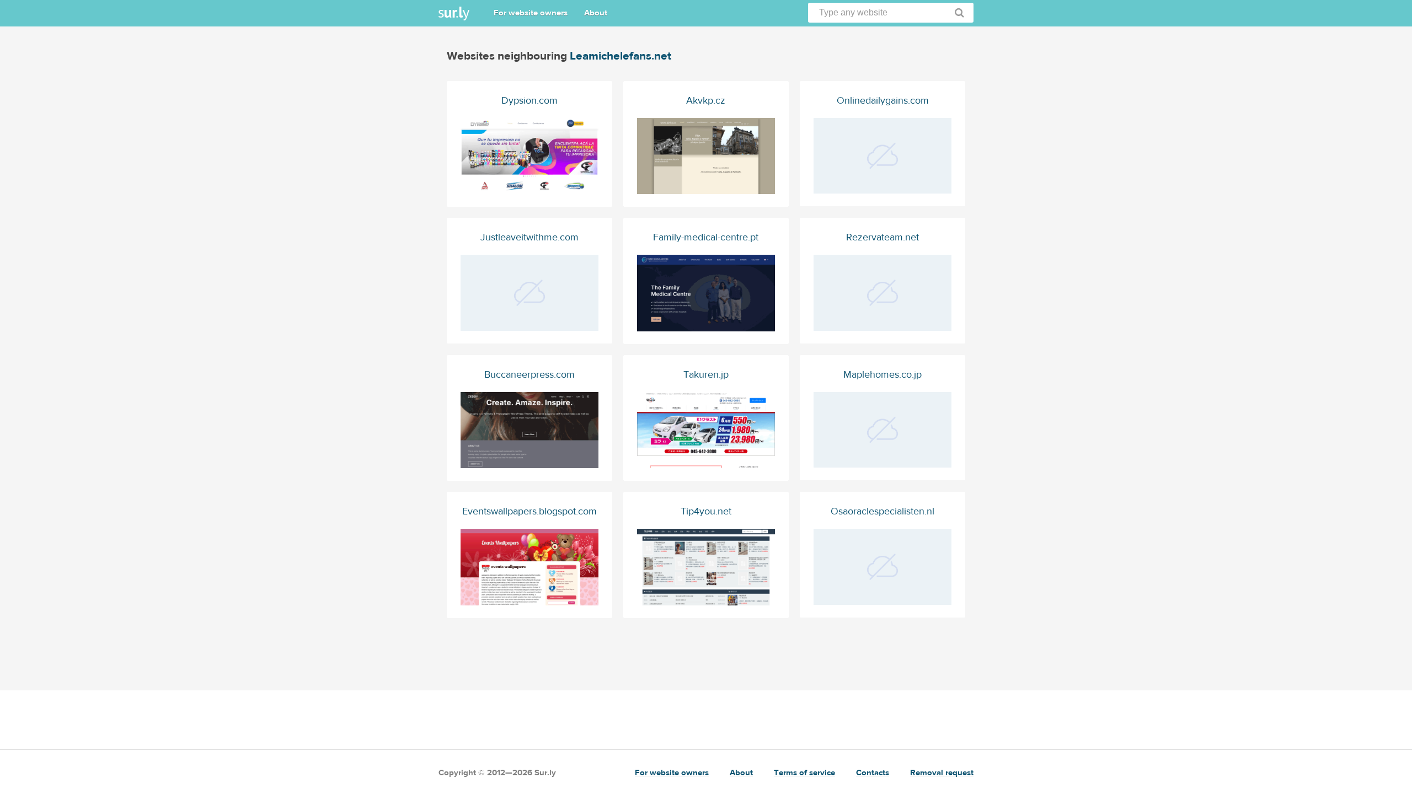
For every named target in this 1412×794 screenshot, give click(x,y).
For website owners (531, 13)
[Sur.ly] (453, 13)
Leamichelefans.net (620, 56)
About (595, 13)
